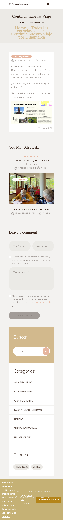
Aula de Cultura (23, 382)
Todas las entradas (32, 29)
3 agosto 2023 (26, 168)
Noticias (18, 419)
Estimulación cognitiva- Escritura (32, 209)
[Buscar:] (31, 351)
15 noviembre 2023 (25, 213)
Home (20, 27)
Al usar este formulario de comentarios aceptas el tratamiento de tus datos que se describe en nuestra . (32, 301)
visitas (37, 466)
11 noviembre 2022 (24, 60)
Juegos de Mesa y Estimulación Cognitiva (31, 162)
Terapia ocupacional (26, 428)
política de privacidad (42, 302)
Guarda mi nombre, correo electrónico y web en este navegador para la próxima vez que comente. (31, 259)
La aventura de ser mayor (28, 410)
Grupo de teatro (23, 400)
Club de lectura (23, 391)
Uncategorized (22, 56)
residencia (21, 466)
